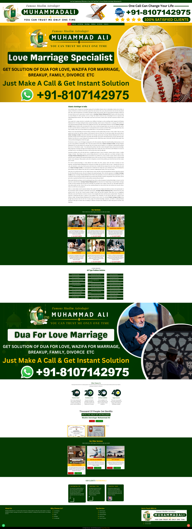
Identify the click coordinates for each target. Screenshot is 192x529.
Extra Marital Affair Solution (114, 277)
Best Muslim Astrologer (75, 274)
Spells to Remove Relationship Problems (94, 292)
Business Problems (115, 252)
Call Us (71, 473)
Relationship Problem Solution (96, 274)
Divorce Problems (76, 252)
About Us (74, 24)
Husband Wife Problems (115, 228)
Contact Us (106, 24)
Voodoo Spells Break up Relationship (93, 280)
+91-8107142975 (77, 236)
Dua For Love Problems (96, 459)
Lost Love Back (115, 459)
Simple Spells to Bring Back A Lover (97, 286)
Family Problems (96, 252)
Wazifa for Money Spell (76, 282)
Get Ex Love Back (96, 228)
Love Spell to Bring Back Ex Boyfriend (75, 286)
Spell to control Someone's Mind (115, 285)
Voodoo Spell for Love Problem (77, 291)
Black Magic (87, 24)
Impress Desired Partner (114, 274)
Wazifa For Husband (77, 465)
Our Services (99, 24)
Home (69, 24)
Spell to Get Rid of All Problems (115, 290)
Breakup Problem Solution (114, 293)
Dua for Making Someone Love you (115, 282)
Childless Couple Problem (95, 298)
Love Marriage (80, 24)
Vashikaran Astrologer (113, 298)
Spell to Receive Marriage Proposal (96, 277)
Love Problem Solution (76, 228)
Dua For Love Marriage (75, 277)
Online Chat (79, 473)
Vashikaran (93, 24)
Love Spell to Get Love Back (76, 294)
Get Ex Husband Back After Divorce (96, 295)
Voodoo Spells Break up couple (96, 283)
